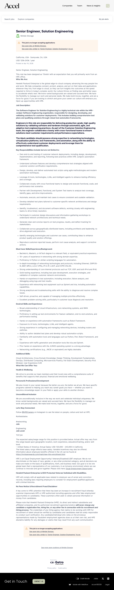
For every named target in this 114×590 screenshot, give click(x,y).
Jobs (96, 579)
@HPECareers (28, 412)
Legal (107, 585)
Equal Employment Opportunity (79, 468)
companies (26, 19)
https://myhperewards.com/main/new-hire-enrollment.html (40, 454)
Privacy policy (51, 568)
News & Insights (93, 5)
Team (79, 5)
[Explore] (108, 6)
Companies (67, 5)
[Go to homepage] (11, 5)
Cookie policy (62, 568)
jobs (9, 19)
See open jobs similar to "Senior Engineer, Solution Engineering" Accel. (47, 49)
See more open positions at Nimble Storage (57, 547)
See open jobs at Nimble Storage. (34, 46)
